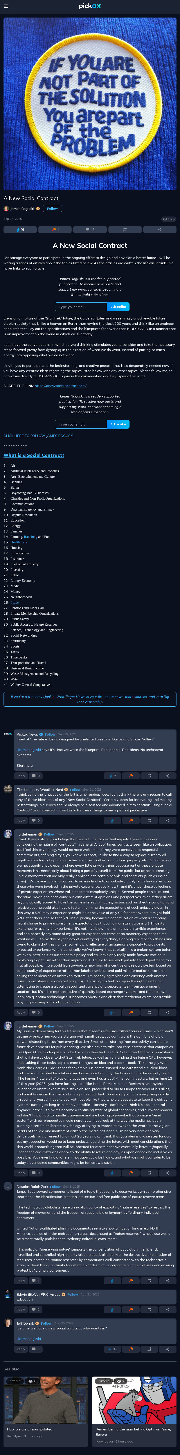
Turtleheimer (27, 834)
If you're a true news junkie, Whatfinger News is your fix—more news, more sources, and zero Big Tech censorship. (90, 699)
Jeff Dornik (25, 1323)
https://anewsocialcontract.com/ (60, 385)
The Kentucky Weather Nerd (40, 789)
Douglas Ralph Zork (32, 1186)
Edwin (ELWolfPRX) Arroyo (38, 1294)
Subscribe (118, 307)
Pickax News (27, 734)
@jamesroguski (29, 749)
